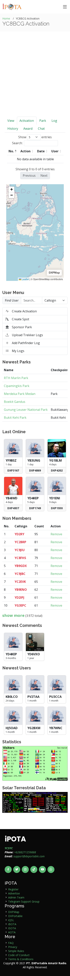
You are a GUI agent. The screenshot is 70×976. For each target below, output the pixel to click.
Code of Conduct (19, 955)
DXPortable (15, 916)
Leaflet (25, 279)
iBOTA (12, 924)
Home (6, 18)
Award (27, 128)
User (55, 151)
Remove (56, 534)
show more (13, 615)
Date (41, 151)
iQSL (11, 920)
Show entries (35, 137)
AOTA (12, 932)
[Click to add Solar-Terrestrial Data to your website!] (35, 802)
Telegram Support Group (23, 901)
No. (11, 151)
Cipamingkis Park (16, 386)
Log (54, 120)
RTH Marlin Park (16, 378)
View (10, 120)
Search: (17, 143)
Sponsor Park (22, 327)
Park (42, 120)
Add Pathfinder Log (26, 343)
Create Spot (20, 319)
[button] (11, 189)
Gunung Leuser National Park (26, 409)
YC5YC (9, 848)
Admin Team (16, 897)
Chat (41, 128)
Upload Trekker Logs (27, 335)
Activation (26, 120)
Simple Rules (16, 951)
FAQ (11, 943)
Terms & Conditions (20, 959)
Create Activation (24, 311)
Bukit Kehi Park (15, 417)
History (12, 128)
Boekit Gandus (14, 402)
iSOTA (12, 928)
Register (13, 889)
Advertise (14, 893)
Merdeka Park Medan (19, 394)
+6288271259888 (25, 852)
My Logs (18, 351)
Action (25, 151)
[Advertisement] (35, 80)
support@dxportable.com (29, 856)
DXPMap (13, 912)
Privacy (12, 947)
